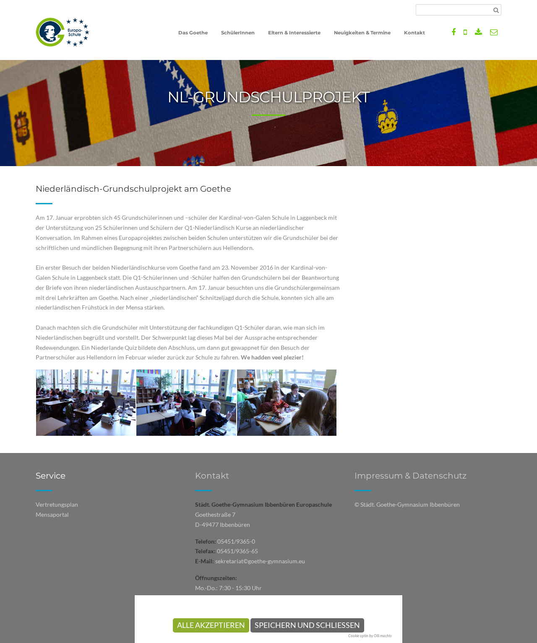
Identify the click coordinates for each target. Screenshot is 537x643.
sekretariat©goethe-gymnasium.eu (260, 561)
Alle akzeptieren (211, 625)
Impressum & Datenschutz (411, 476)
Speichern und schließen (307, 625)
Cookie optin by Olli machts (370, 635)
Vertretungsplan (57, 504)
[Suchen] (496, 10)
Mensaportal (52, 514)
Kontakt (212, 476)
